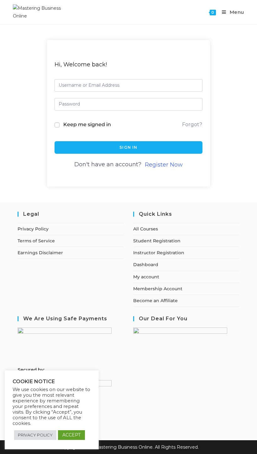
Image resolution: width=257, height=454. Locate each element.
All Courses (145, 229)
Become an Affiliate (155, 300)
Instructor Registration (158, 252)
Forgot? (192, 124)
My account (146, 277)
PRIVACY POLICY (35, 434)
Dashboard (145, 264)
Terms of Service (36, 241)
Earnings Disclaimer (40, 252)
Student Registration (157, 241)
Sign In (128, 147)
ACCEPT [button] (71, 435)
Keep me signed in (87, 124)
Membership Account (157, 288)
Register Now (164, 164)
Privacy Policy (33, 229)
